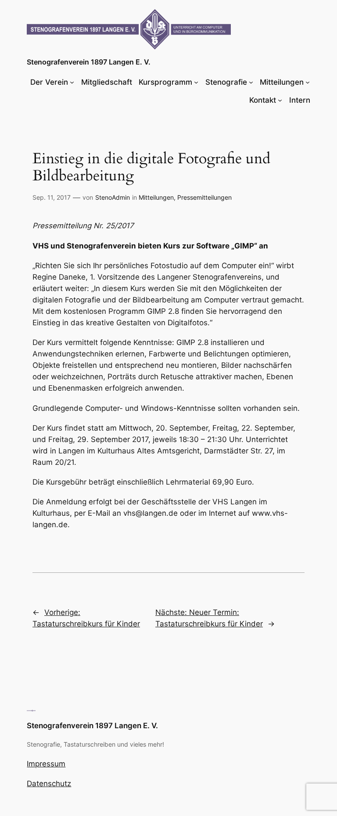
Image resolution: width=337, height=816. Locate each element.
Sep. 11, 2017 (51, 197)
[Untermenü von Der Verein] (72, 82)
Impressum (46, 763)
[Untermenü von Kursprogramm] (196, 82)
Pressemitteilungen (204, 197)
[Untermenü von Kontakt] (280, 100)
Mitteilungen (156, 197)
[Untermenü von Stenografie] (251, 82)
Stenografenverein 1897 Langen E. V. (89, 62)
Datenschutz (49, 783)
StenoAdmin (112, 197)
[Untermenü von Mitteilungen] (307, 82)
